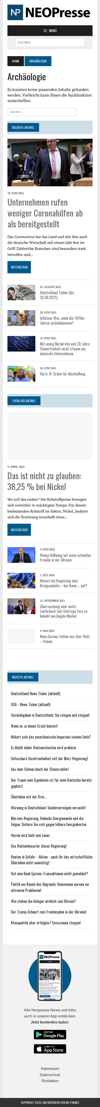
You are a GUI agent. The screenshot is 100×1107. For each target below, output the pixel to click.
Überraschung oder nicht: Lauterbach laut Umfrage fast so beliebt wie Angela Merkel (63, 611)
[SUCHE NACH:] (50, 42)
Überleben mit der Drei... (28, 797)
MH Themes (72, 1102)
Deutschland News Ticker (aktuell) (35, 693)
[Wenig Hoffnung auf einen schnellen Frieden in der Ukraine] (21, 554)
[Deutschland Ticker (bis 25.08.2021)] (21, 291)
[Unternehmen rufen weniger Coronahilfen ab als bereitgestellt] (50, 162)
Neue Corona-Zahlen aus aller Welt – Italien (65, 639)
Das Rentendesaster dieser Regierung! (39, 846)
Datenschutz (50, 1075)
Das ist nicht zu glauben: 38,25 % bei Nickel (44, 480)
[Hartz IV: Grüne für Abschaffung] (21, 373)
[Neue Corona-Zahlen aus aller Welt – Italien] (21, 636)
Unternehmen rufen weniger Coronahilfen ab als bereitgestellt (45, 213)
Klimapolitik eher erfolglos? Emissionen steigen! (46, 923)
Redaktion (50, 1081)
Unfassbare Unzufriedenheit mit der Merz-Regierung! (49, 758)
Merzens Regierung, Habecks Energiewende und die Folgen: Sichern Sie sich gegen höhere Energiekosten (48, 821)
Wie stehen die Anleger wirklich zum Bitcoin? (43, 901)
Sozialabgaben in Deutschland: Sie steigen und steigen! (50, 715)
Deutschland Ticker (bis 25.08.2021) (57, 295)
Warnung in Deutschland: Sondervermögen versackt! (48, 807)
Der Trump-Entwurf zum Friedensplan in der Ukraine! (48, 912)
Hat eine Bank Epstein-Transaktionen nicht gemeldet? (49, 873)
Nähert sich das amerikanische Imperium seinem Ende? (51, 737)
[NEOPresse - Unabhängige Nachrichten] (50, 13)
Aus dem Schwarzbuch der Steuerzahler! (40, 769)
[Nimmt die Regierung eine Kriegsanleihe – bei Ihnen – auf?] (21, 580)
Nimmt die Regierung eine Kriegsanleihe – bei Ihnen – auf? (63, 583)
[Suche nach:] (41, 111)
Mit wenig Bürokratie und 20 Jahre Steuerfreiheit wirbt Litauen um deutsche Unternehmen (65, 348)
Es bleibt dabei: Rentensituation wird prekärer (44, 747)
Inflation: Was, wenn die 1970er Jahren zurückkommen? (62, 320)
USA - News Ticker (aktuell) (30, 704)
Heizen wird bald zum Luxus (30, 835)
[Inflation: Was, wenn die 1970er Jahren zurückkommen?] (21, 317)
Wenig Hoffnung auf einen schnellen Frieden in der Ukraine (65, 557)
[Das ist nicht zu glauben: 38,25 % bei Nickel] (49, 435)
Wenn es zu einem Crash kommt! (34, 726)
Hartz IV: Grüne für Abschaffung (62, 374)
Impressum (50, 1069)
